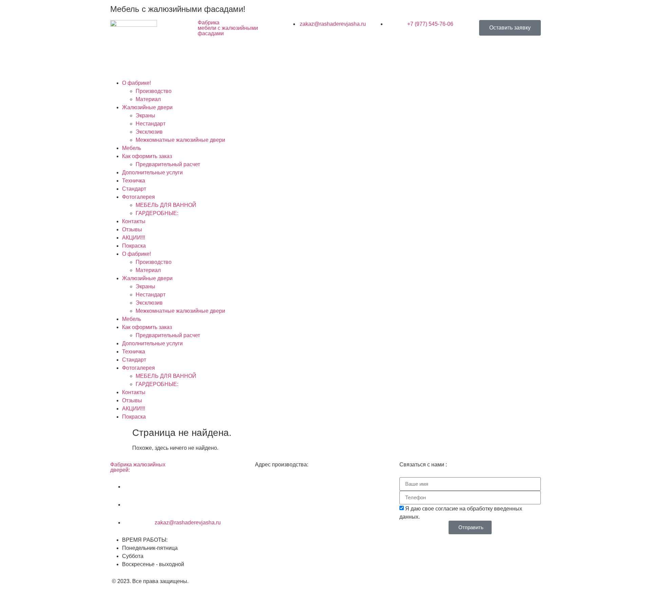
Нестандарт (150, 124)
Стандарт (134, 189)
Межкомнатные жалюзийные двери (180, 140)
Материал (148, 99)
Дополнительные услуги (152, 172)
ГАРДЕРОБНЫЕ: (157, 213)
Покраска (134, 246)
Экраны (145, 115)
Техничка (133, 181)
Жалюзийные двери (147, 107)
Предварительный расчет (168, 164)
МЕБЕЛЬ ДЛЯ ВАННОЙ (166, 205)
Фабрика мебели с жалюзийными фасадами (228, 28)
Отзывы (132, 229)
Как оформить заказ (147, 156)
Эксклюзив (149, 132)
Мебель (131, 148)
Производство (154, 91)
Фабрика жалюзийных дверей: (137, 467)
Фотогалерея (138, 197)
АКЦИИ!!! (133, 237)
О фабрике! (136, 83)
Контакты (133, 221)
